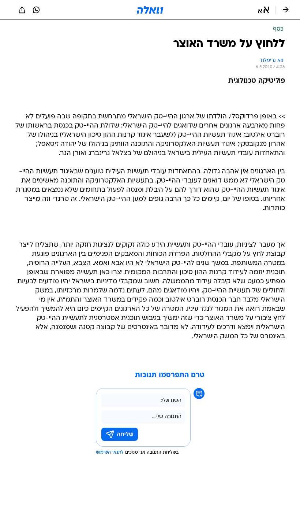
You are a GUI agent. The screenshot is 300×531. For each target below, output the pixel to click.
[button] (263, 10)
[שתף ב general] (22, 10)
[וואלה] (150, 10)
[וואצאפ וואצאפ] (36, 10)
